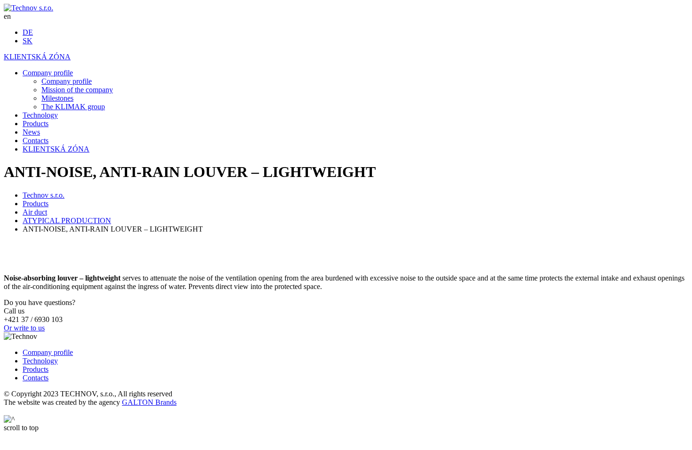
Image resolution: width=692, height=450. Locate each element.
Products (35, 369)
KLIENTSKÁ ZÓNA (37, 57)
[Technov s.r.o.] (28, 8)
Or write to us (24, 328)
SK (27, 41)
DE (28, 32)
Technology (40, 361)
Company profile (48, 352)
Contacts (35, 378)
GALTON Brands (149, 402)
